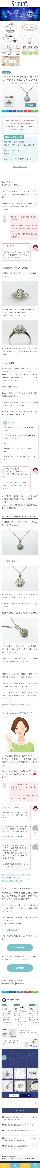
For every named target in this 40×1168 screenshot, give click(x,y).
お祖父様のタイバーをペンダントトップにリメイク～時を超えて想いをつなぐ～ (20, 1139)
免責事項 (27, 1163)
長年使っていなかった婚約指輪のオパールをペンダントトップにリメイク (20, 1147)
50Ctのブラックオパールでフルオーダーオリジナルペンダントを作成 (20, 1118)
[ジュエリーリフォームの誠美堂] (20, 5)
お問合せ (20, 967)
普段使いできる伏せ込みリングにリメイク (19, 1125)
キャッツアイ (6, 980)
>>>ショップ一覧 (20, 167)
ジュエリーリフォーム (18, 980)
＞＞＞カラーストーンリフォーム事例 (16, 874)
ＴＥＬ (35, 1167)
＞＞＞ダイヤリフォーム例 (12, 880)
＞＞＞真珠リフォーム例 (11, 877)
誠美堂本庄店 (20, 983)
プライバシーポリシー (16, 1163)
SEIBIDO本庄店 (6, 72)
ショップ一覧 (12, 930)
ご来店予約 (20, 947)
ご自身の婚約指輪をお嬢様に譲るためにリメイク (20, 1131)
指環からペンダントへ (8, 983)
